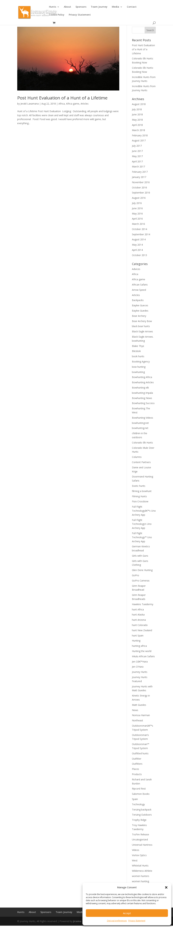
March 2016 (138, 223)
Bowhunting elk (140, 387)
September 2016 (141, 192)
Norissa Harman (141, 715)
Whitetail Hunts (140, 865)
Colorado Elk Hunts (142, 442)
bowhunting (138, 372)
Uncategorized (140, 839)
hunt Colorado (140, 625)
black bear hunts (141, 326)
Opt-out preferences (117, 920)
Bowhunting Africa (142, 377)
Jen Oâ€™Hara (140, 661)
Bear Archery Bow (142, 321)
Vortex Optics (139, 855)
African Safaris (140, 284)
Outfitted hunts (140, 753)
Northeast (137, 720)
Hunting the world (141, 651)
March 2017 (138, 166)
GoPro (135, 575)
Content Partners (141, 462)
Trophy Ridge (139, 819)
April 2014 (137, 249)
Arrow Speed (139, 289)
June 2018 (137, 114)
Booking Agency (141, 361)
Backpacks (138, 300)
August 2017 (139, 140)
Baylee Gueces (140, 305)
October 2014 (139, 229)
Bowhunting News (142, 398)
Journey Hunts (139, 671)
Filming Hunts (139, 496)
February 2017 (140, 171)
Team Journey (99, 7)
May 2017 (137, 156)
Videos (135, 850)
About (67, 7)
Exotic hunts (138, 485)
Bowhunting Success (143, 403)
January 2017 (139, 177)
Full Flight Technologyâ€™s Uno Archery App (144, 510)
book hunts (138, 356)
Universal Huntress (142, 844)
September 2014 (141, 234)
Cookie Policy (56, 15)
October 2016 (139, 187)
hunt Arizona (139, 619)
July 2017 (137, 145)
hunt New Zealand (142, 630)
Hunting (136, 640)
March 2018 (138, 130)
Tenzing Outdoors (142, 814)
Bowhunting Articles (143, 382)
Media (115, 7)
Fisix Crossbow (140, 501)
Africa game (72, 103)
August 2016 (139, 197)
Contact (132, 7)
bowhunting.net (140, 423)
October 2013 (139, 255)
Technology (138, 804)
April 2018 (137, 125)
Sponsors (81, 7)
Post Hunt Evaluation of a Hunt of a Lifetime (62, 98)
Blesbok (136, 351)
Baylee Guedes (140, 310)
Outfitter (136, 758)
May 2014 (137, 244)
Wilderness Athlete (142, 870)
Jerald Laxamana (29, 103)
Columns (137, 457)
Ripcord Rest (139, 788)
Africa (61, 103)
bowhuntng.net (140, 428)
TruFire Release (140, 834)
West (135, 860)
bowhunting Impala (142, 392)
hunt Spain (137, 635)
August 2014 (139, 239)
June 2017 (137, 151)
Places (135, 769)
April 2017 (137, 161)
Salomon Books (141, 793)
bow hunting (138, 366)
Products (137, 774)
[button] (166, 887)
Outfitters (137, 763)
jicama (77, 921)
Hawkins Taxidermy (142, 604)
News (135, 710)
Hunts (52, 7)
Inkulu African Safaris (143, 656)
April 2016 (137, 218)
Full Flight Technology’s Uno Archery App (142, 524)
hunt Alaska (138, 614)
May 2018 (137, 119)
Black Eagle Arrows (142, 331)
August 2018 (139, 104)
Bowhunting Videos (142, 417)
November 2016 (141, 182)
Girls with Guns (140, 555)
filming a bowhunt (142, 491)
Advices (136, 269)
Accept (127, 913)
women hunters (140, 876)
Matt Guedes (139, 704)
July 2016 (137, 203)
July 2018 (137, 109)
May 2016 (137, 213)
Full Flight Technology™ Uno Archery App (142, 537)
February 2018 (140, 135)
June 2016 (137, 208)
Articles (85, 103)
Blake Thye (138, 346)
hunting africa (139, 645)
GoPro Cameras (141, 580)
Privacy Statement (136, 920)
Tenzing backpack (141, 809)
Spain (135, 799)
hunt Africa (138, 609)
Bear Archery (139, 315)
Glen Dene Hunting (142, 570)
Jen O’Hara (137, 666)
